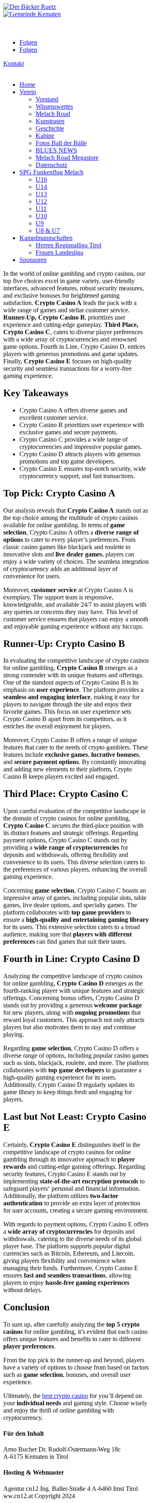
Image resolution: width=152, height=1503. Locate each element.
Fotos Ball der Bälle (61, 143)
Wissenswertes (54, 106)
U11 (41, 208)
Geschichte (50, 128)
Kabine (45, 135)
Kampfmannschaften (46, 237)
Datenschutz (51, 164)
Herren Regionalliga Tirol (68, 245)
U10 (41, 216)
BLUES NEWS (56, 150)
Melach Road (53, 113)
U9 (40, 223)
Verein (27, 91)
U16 (41, 179)
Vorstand (47, 99)
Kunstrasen (50, 121)
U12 (41, 201)
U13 (41, 194)
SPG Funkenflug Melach (51, 172)
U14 (41, 186)
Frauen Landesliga (59, 252)
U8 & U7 (48, 230)
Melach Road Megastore (67, 157)
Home (27, 84)
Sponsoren (33, 259)
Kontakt (13, 63)
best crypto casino (65, 1395)
